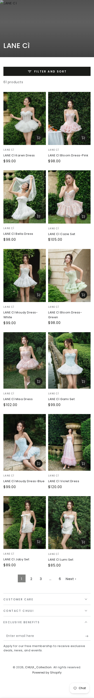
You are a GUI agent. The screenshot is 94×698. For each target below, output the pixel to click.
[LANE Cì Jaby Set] (24, 522)
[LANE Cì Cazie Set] (69, 197)
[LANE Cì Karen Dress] (24, 118)
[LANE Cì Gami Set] (69, 360)
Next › (71, 578)
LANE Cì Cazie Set (61, 234)
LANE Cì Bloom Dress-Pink (68, 155)
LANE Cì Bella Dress (18, 234)
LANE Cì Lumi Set (60, 560)
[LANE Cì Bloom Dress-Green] (69, 275)
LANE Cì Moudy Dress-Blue (23, 481)
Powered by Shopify (47, 672)
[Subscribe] (88, 636)
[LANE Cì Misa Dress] (24, 360)
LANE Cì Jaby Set (16, 559)
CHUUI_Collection (38, 667)
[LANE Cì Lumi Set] (69, 522)
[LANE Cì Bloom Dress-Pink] (69, 118)
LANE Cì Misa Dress (18, 399)
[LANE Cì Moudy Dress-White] (24, 275)
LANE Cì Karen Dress (19, 155)
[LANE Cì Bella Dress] (24, 196)
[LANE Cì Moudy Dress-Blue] (24, 442)
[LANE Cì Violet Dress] (69, 442)
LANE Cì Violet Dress (63, 481)
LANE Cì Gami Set (61, 399)
